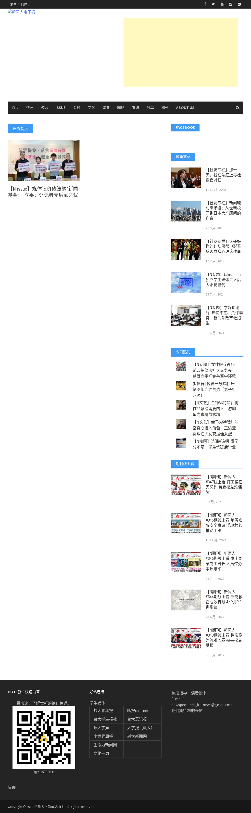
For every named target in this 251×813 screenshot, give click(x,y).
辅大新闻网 (137, 736)
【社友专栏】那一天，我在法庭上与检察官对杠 (223, 175)
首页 (15, 107)
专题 (76, 107)
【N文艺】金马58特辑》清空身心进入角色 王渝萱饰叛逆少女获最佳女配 (215, 428)
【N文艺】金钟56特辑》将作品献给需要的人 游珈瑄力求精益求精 (215, 408)
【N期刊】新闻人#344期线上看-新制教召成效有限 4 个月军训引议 (224, 599)
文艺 (91, 107)
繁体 (13, 4)
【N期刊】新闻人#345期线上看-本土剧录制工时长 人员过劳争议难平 (224, 561)
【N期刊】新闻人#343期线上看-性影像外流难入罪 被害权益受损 (224, 638)
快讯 (30, 107)
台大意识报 (137, 719)
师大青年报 (103, 710)
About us (185, 107)
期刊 (165, 107)
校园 (44, 107)
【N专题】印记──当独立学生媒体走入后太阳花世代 (223, 279)
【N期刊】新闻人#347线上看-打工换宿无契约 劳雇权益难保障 (224, 484)
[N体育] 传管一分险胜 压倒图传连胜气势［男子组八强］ (214, 389)
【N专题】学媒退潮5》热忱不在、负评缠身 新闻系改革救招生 (224, 315)
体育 (106, 107)
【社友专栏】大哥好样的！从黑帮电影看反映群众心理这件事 (223, 246)
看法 (135, 107)
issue (61, 107)
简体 (24, 4)
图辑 (121, 107)
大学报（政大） (141, 727)
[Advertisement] (181, 52)
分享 (150, 107)
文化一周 (101, 753)
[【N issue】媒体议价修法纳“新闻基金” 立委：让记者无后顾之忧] (44, 159)
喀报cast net (138, 710)
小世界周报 (103, 736)
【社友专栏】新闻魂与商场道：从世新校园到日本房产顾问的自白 (223, 210)
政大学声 (101, 727)
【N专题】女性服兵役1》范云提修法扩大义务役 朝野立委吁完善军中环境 (215, 370)
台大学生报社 (105, 719)
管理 (12, 787)
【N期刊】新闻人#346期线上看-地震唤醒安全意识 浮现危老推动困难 (224, 523)
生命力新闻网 (105, 744)
